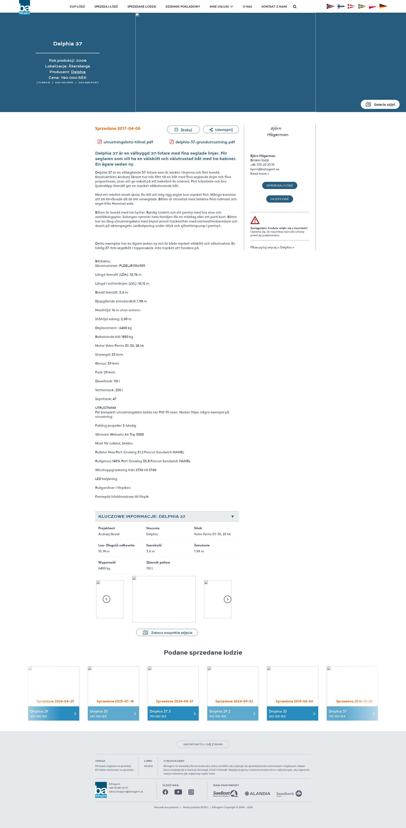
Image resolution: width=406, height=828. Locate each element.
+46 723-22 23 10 (262, 164)
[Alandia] (257, 793)
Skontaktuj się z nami (203, 744)
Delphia (78, 71)
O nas (247, 6)
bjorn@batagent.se (264, 169)
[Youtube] (178, 792)
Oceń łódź (279, 199)
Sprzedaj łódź (106, 6)
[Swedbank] (289, 793)
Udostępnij (224, 129)
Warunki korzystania (166, 807)
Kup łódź (77, 6)
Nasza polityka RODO (195, 807)
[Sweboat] (226, 793)
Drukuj (186, 129)
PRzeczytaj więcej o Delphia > (272, 247)
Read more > (259, 173)
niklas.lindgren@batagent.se (126, 791)
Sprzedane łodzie (142, 6)
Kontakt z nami (274, 6)
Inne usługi (219, 6)
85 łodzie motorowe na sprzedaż (114, 769)
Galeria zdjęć (384, 104)
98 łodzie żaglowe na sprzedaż (113, 766)
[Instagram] (191, 792)
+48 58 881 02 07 (118, 787)
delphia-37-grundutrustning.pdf (205, 141)
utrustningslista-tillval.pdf (128, 141)
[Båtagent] (24, 7)
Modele (148, 766)
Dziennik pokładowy (183, 6)
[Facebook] (165, 792)
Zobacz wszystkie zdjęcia (171, 632)
